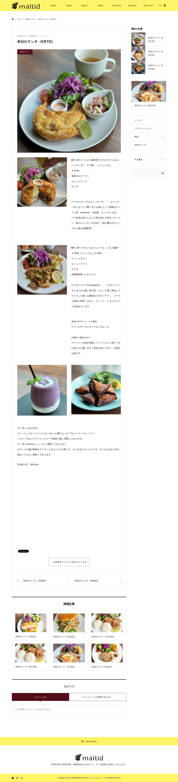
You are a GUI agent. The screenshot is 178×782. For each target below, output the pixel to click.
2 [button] (148, 99)
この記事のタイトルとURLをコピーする (69, 562)
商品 (137, 136)
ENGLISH (132, 5)
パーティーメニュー (143, 128)
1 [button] (146, 99)
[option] (148, 95)
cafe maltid (91, 741)
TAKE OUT (148, 5)
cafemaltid (32, 36)
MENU (101, 5)
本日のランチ (140, 144)
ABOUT (84, 5)
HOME (53, 5)
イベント (138, 120)
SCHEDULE (116, 5)
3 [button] (151, 99)
